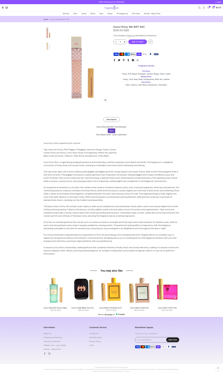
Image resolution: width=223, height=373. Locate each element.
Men (75, 14)
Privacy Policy (95, 341)
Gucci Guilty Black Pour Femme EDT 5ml (88, 308)
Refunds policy (95, 337)
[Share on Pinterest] (124, 60)
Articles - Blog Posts (152, 14)
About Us (47, 333)
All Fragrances (122, 14)
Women (66, 14)
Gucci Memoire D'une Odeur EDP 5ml (59, 308)
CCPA (91, 345)
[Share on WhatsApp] (137, 60)
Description (112, 119)
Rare (101, 14)
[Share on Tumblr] (128, 60)
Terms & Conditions (52, 341)
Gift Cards (136, 14)
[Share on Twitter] (119, 60)
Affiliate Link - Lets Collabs (55, 345)
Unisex (84, 14)
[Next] (175, 289)
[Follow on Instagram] (7, 7)
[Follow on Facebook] (3, 7)
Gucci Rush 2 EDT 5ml (167, 308)
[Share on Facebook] (114, 60)
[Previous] (47, 289)
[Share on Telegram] (133, 60)
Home (46, 19)
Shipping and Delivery (53, 337)
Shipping (130, 35)
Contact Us (93, 333)
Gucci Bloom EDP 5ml (139, 308)
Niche (93, 14)
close (5, 2)
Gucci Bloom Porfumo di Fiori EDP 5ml (115, 308)
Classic (110, 14)
